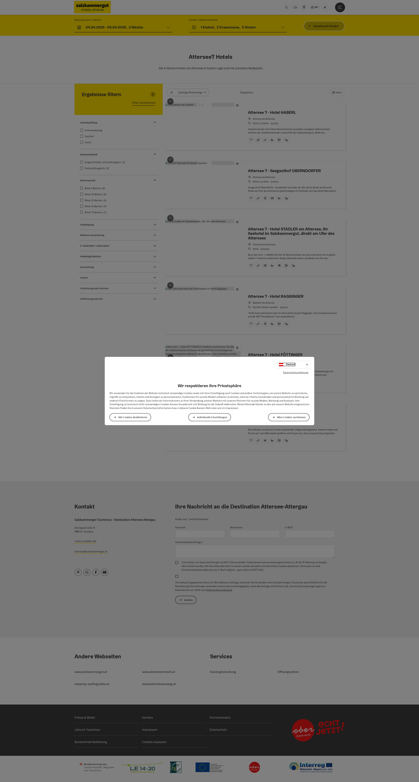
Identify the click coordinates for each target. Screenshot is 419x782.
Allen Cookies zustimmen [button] (291, 417)
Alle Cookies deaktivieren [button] (132, 417)
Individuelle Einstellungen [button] (212, 417)
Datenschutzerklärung (295, 372)
